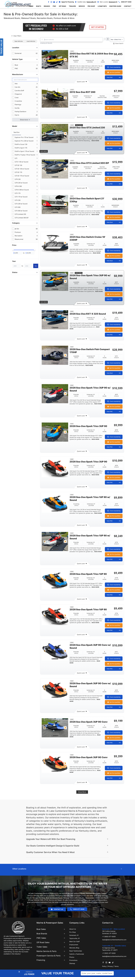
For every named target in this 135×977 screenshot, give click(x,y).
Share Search (119, 43)
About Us (72, 929)
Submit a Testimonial (76, 954)
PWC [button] (54, 6)
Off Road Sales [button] (43, 942)
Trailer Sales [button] (42, 947)
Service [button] (82, 6)
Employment (73, 945)
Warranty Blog (74, 948)
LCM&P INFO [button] (102, 6)
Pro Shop (72, 932)
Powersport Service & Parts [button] (48, 956)
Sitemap (72, 963)
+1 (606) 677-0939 (109, 936)
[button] (44, 59)
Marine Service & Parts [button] (46, 951)
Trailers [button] (72, 6)
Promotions (73, 960)
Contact (127, 6)
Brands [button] (47, 6)
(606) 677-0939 (126, 2)
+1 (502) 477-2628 (108, 953)
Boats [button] (38, 6)
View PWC (110, 77)
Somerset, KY (74, 935)
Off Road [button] (62, 6)
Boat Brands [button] (42, 934)
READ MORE (95, 70)
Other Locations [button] (19, 869)
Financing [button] (41, 960)
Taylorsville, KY (74, 938)
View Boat (110, 222)
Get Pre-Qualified (115, 72)
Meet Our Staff (74, 941)
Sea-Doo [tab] (16, 132)
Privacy (110, 966)
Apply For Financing (67, 2)
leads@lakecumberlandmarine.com (114, 940)
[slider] (13, 250)
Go (36, 266)
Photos (71, 957)
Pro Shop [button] (91, 6)
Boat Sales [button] (41, 929)
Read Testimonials (75, 951)
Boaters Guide (115, 6)
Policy (104, 966)
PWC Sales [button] (41, 938)
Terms (116, 966)
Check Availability (115, 67)
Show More (82, 792)
